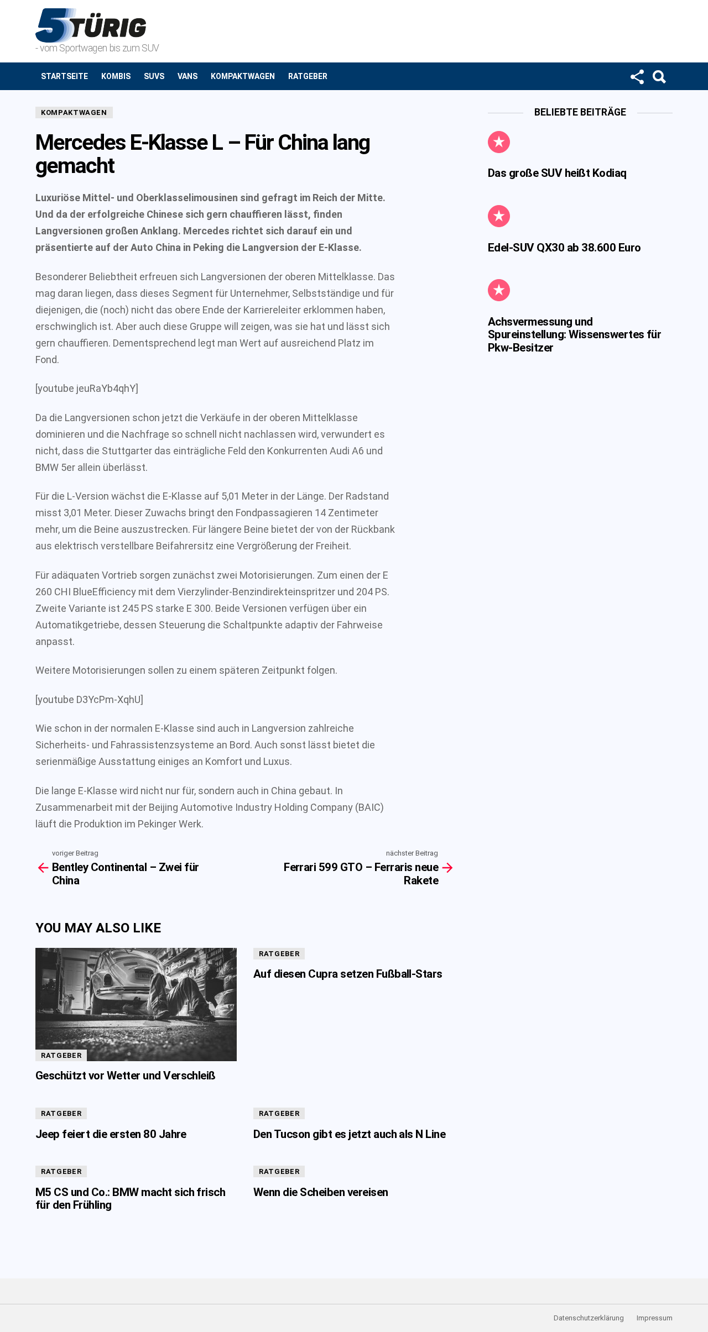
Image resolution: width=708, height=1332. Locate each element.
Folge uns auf (636, 76)
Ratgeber (307, 76)
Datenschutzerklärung (589, 1318)
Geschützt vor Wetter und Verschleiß (125, 1075)
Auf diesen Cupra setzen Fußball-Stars (347, 973)
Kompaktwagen (243, 76)
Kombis (116, 76)
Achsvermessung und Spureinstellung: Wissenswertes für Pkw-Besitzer (574, 334)
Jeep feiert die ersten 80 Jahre (110, 1134)
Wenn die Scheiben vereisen (320, 1192)
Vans (187, 76)
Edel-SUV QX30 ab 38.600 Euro (564, 247)
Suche (658, 76)
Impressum (655, 1318)
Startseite (64, 76)
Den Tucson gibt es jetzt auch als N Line (349, 1134)
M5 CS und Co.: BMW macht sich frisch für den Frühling (130, 1199)
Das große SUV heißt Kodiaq (557, 173)
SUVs (154, 76)
